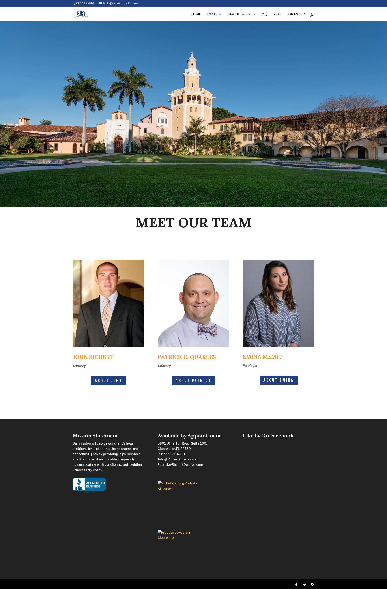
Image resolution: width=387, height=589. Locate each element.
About (211, 14)
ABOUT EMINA (278, 380)
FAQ (264, 14)
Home (196, 14)
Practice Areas (239, 14)
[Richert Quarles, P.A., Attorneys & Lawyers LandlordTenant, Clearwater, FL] (89, 485)
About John (108, 380)
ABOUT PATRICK (193, 380)
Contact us (296, 14)
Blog (277, 14)
